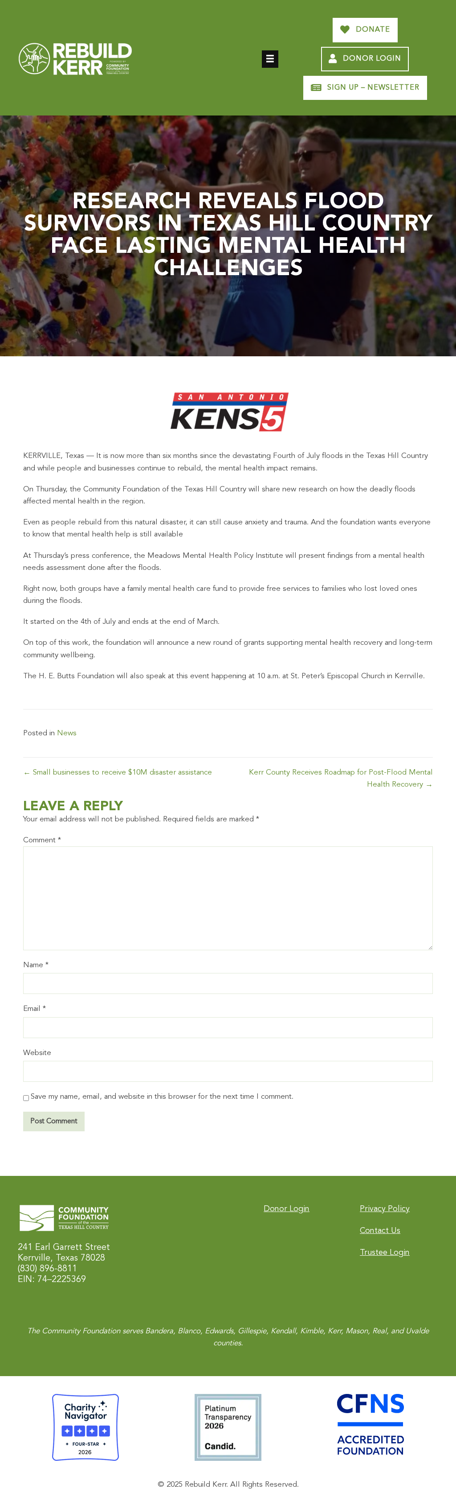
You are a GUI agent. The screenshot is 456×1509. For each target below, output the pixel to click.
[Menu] (270, 59)
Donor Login (286, 1209)
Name (36, 965)
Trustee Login (385, 1253)
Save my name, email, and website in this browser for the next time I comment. (162, 1097)
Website (37, 1053)
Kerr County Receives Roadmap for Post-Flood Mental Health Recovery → (341, 778)
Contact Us (380, 1231)
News (67, 733)
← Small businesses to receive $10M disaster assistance (117, 772)
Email (34, 1009)
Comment (42, 840)
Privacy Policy (385, 1209)
